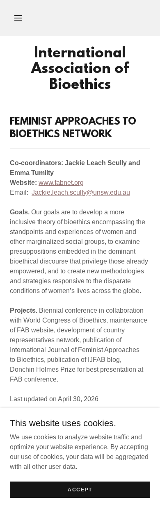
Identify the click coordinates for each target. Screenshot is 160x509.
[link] (80, 69)
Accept (80, 489)
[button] (18, 18)
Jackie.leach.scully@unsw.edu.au (81, 192)
